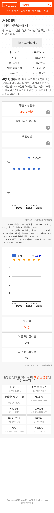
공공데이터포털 (46, 220)
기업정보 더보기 (27, 42)
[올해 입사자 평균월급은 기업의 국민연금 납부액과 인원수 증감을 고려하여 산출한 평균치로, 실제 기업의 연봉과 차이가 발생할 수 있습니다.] (48, 128)
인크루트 (38, 220)
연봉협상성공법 (40, 10)
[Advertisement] (27, 468)
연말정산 (25, 10)
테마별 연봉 (13, 10)
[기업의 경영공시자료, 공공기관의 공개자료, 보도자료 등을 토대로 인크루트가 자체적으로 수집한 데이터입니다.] (48, 143)
